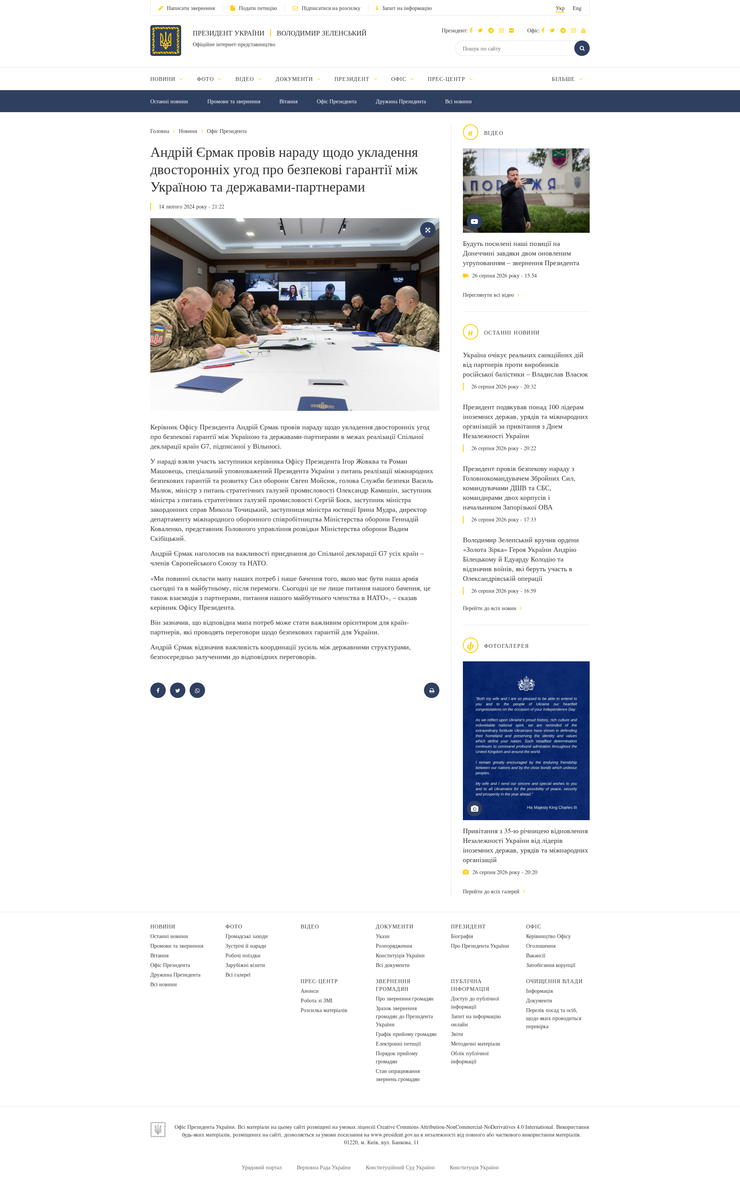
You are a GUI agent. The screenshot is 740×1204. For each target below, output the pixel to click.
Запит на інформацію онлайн (476, 1020)
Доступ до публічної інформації (475, 1002)
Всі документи (393, 965)
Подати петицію (258, 8)
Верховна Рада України (324, 1167)
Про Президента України (480, 945)
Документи (395, 926)
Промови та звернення (233, 101)
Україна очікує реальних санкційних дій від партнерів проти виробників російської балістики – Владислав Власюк (525, 364)
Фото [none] (206, 78)
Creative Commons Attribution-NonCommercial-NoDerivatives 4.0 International (465, 1126)
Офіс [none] (399, 78)
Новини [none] (163, 78)
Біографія (462, 936)
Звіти (457, 1034)
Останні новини (169, 101)
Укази (383, 936)
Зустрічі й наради (245, 945)
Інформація (539, 990)
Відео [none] (245, 78)
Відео (310, 926)
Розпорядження (394, 945)
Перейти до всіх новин (490, 608)
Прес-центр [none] (447, 78)
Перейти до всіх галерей (492, 891)
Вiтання (288, 101)
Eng (577, 8)
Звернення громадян (393, 984)
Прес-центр (319, 981)
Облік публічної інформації (470, 1057)
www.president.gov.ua (395, 1134)
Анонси (310, 990)
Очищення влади (554, 981)
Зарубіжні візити (245, 965)
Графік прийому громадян (406, 1034)
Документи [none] (295, 78)
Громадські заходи (246, 936)
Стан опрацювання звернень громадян (398, 1075)
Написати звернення (191, 8)
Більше (564, 78)
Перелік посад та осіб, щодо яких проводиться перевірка (553, 1018)
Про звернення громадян (405, 998)
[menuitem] (170, 79)
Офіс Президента (337, 101)
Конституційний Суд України (400, 1167)
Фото (233, 926)
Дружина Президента (401, 101)
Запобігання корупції (550, 965)
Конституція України (400, 955)
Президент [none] (353, 78)
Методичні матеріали (475, 1043)
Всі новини (458, 101)
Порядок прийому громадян (397, 1057)
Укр (560, 8)
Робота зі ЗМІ (317, 1000)
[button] (482, 30)
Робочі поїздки (243, 955)
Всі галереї (238, 974)
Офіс (533, 926)
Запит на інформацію (407, 8)
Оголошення (540, 945)
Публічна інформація (470, 984)
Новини (188, 131)
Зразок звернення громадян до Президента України (404, 1016)
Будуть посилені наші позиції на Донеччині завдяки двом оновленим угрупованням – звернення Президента (521, 253)
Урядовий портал (262, 1167)
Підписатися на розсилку (331, 8)
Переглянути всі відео (489, 294)
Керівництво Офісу (548, 936)
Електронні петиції (398, 1043)
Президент (468, 926)
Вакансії (535, 955)
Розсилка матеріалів (324, 1010)
